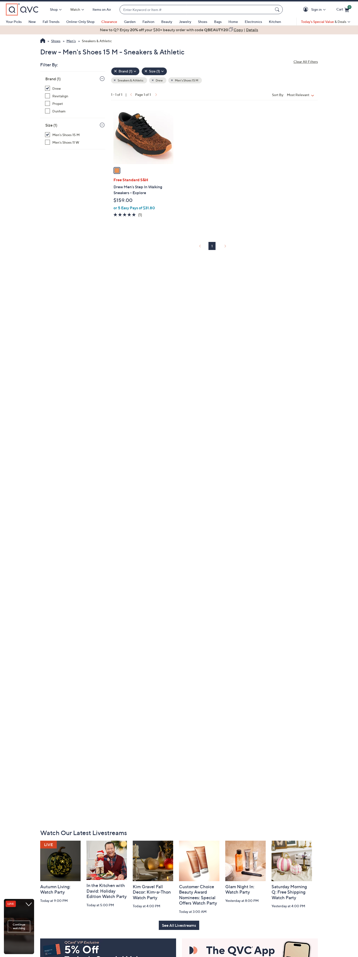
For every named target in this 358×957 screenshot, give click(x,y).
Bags (218, 22)
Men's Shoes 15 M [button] (186, 80)
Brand (53, 78)
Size (51, 125)
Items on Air (102, 9)
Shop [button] (54, 9)
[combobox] (196, 9)
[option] (179, 30)
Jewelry (185, 22)
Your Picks (14, 22)
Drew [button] (159, 80)
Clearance (109, 22)
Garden (130, 22)
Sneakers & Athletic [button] (130, 80)
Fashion (148, 22)
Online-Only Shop (80, 22)
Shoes (202, 22)
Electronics (253, 22)
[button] (306, 10)
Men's (71, 41)
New (32, 22)
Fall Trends (51, 22)
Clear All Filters (305, 62)
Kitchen (275, 22)
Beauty (166, 22)
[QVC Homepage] (42, 41)
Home (233, 22)
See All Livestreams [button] (179, 925)
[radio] (116, 170)
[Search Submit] (278, 9)
